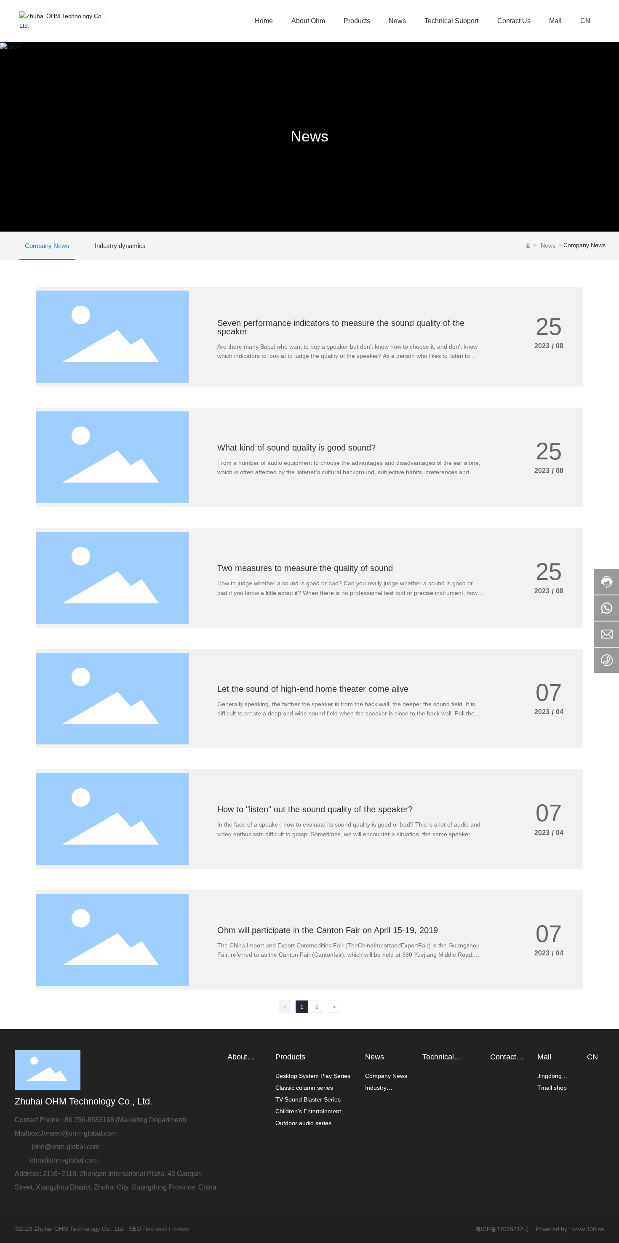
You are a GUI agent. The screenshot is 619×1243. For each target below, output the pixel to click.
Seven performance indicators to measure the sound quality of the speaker (340, 327)
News (309, 136)
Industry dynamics (120, 245)
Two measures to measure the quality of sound (305, 568)
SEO (135, 1228)
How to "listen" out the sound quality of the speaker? (315, 809)
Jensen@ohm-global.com (78, 1133)
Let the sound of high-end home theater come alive (312, 689)
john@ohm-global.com (66, 1146)
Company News (47, 245)
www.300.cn (588, 1229)
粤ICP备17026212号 (502, 1229)
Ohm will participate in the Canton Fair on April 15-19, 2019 (327, 930)
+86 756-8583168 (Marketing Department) (123, 1119)
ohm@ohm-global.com (64, 1160)
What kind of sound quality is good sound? (296, 447)
